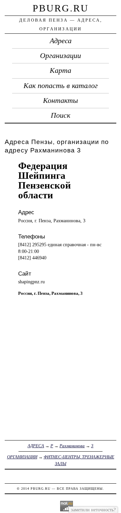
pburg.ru (61, 8)
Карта (60, 70)
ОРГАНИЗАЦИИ (22, 456)
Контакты (60, 100)
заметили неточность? (93, 509)
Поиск (60, 115)
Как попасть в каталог (61, 86)
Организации (60, 56)
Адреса (61, 41)
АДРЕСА (36, 445)
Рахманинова (72, 445)
